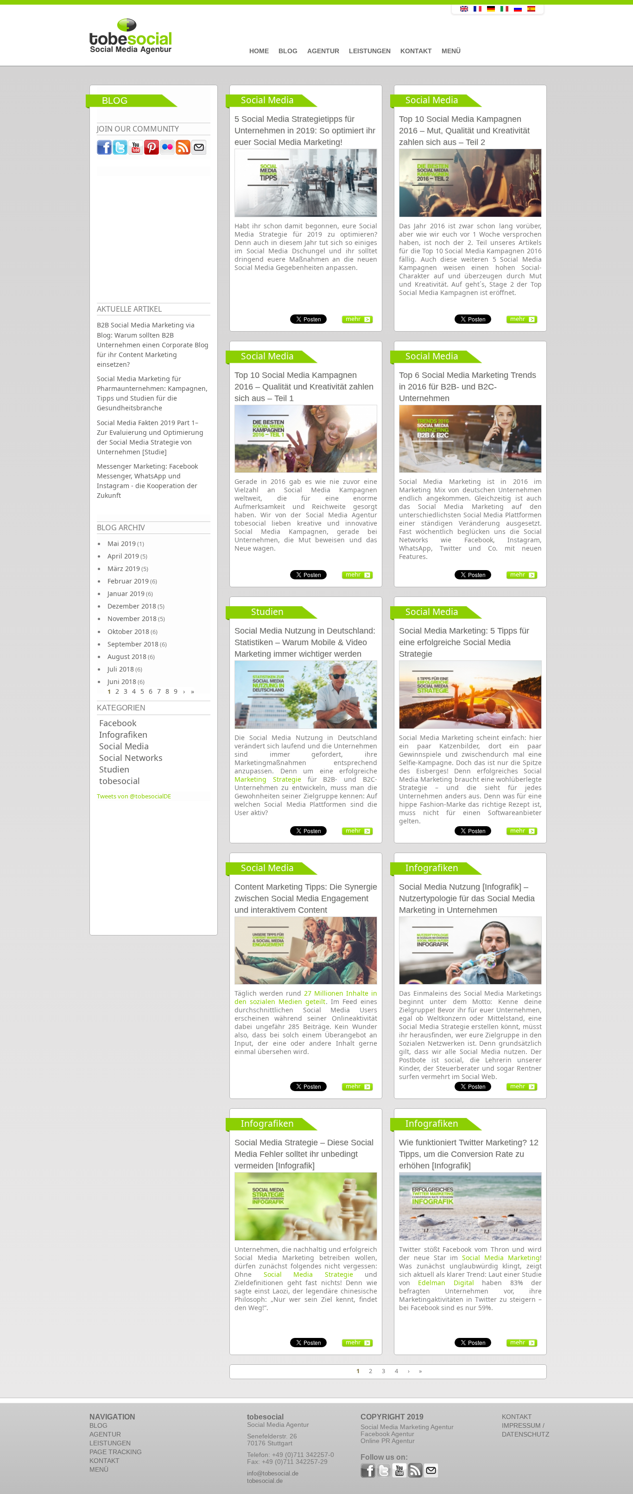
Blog (288, 51)
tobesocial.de (265, 1480)
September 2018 (133, 644)
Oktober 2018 (128, 631)
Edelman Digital (446, 1282)
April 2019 (123, 556)
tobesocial (119, 780)
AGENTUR (105, 1434)
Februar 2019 (128, 581)
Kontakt (416, 51)
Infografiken (123, 734)
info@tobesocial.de (272, 1473)
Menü (451, 51)
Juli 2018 (121, 669)
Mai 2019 (122, 543)
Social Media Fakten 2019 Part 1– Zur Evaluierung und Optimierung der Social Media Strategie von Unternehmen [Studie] (150, 437)
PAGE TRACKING (115, 1452)
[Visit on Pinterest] (152, 149)
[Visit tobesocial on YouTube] (136, 149)
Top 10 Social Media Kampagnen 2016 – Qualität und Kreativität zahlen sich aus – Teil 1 (303, 386)
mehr (353, 318)
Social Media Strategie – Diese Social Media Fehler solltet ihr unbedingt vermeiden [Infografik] (303, 1154)
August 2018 (127, 656)
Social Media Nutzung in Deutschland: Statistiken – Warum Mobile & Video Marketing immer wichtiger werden (304, 642)
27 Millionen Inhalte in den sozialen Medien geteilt (305, 997)
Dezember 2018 (132, 606)
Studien (114, 769)
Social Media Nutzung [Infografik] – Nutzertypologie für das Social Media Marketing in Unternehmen (467, 898)
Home (259, 51)
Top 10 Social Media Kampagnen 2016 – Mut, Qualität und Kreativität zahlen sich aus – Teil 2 (464, 130)
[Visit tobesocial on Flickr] (168, 149)
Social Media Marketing (501, 1257)
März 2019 (124, 568)
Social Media (124, 746)
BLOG (98, 1425)
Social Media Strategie (308, 1274)
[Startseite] (249, 37)
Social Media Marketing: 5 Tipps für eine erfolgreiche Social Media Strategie (464, 642)
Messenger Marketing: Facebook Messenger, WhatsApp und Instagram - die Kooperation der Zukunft (147, 481)
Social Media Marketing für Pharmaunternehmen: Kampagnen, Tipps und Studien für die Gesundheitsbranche (152, 393)
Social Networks (131, 757)
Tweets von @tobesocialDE (134, 796)
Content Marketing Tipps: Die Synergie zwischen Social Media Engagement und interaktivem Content (305, 898)
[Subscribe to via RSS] (183, 149)
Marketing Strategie (267, 779)
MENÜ (98, 1469)
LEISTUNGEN (110, 1443)
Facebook (118, 722)
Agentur (323, 51)
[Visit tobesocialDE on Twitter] (120, 149)
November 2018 (132, 618)
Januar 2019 (126, 593)
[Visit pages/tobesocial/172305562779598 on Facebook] (105, 149)
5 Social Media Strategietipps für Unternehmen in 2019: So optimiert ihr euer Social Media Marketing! (304, 130)
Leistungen (370, 51)
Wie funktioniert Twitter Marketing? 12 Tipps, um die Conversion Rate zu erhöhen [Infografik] (468, 1154)
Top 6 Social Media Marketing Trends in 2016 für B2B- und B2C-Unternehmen (467, 386)
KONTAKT (104, 1460)
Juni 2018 (122, 681)
